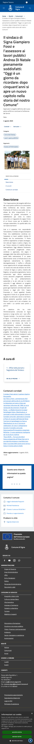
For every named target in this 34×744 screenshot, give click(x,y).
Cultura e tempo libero (11, 599)
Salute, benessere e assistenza (14, 635)
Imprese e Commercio (11, 605)
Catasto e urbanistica (11, 608)
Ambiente (7, 632)
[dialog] (17, 728)
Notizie (6, 647)
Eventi (6, 665)
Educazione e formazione (12, 623)
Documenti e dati (9, 587)
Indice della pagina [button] (12, 176)
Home (4, 16)
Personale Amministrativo (12, 584)
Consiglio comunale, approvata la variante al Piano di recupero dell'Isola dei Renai (16, 417)
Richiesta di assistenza (11, 704)
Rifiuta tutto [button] (16, 736)
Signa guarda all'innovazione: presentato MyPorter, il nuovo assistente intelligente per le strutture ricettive (16, 432)
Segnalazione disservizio (12, 698)
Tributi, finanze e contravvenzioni (15, 629)
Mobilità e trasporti (10, 614)
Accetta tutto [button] (17, 732)
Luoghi (6, 662)
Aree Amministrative (11, 572)
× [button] (32, 713)
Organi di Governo (10, 569)
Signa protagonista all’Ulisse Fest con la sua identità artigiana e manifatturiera (16, 440)
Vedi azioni (16, 127)
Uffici (6, 575)
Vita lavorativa (9, 602)
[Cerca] (30, 8)
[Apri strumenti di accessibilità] (30, 740)
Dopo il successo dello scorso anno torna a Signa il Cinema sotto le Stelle (16, 444)
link (8, 728)
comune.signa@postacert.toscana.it (16, 684)
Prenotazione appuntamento (13, 695)
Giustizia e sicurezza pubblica (13, 626)
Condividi (7, 127)
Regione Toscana (8, 2)
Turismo (6, 611)
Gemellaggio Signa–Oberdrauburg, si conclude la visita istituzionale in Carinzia (16, 413)
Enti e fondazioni (9, 578)
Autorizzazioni (9, 638)
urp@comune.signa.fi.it (13, 682)
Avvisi (6, 653)
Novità (11, 16)
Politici (6, 581)
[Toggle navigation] (4, 8)
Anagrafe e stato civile (11, 596)
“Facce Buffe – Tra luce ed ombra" (14, 437)
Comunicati (19, 16)
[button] (17, 741)
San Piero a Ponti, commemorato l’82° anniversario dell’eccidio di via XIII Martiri (16, 399)
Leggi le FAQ (8, 701)
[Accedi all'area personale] (27, 2)
